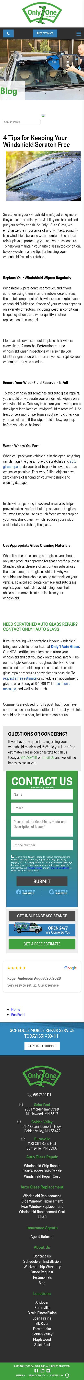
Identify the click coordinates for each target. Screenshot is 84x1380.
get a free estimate (42, 943)
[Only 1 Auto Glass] (42, 22)
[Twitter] (48, 1370)
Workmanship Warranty (42, 1266)
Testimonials (42, 1277)
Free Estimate (45, 33)
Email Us (48, 757)
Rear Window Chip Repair (42, 1170)
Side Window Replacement (42, 1201)
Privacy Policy (37, 1375)
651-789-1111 (49, 1036)
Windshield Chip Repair (42, 1165)
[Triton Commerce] (66, 1375)
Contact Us (42, 1255)
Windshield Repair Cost (42, 1176)
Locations (42, 1293)
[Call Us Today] (8, 34)
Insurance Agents (42, 1227)
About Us (42, 1247)
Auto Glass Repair (42, 1156)
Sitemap (20, 1375)
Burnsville (42, 1307)
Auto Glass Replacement (42, 1186)
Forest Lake (42, 1328)
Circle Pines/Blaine (42, 1312)
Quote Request (42, 1271)
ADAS (42, 1216)
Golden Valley (42, 1333)
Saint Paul (42, 1344)
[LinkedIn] (42, 1370)
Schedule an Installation (42, 1261)
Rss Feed (18, 1014)
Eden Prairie (42, 1318)
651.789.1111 (29, 757)
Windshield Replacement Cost (42, 1211)
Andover (42, 1302)
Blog (42, 1282)
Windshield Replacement (42, 1195)
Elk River (42, 1323)
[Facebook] (36, 1370)
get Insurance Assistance (42, 915)
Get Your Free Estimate (42, 1046)
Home (15, 1009)
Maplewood (42, 1339)
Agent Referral (42, 1236)
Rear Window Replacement (42, 1206)
